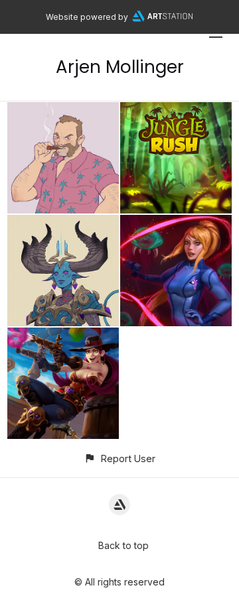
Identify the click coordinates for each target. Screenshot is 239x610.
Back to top (123, 545)
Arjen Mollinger (120, 67)
